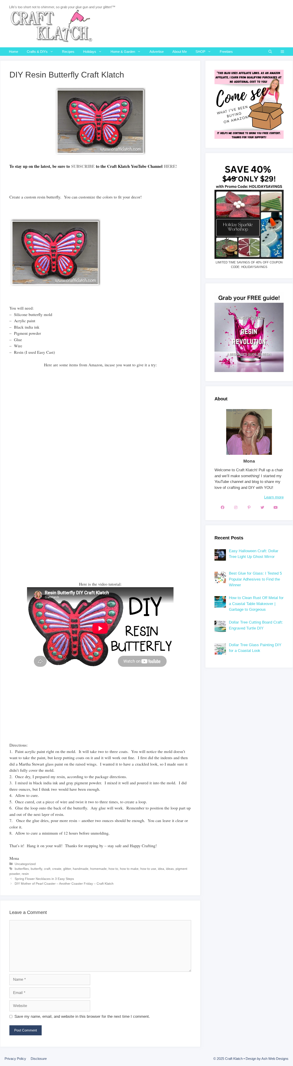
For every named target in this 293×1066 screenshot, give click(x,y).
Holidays (89, 52)
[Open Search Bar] (270, 51)
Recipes (68, 52)
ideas (170, 868)
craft (47, 868)
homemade (98, 868)
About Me (179, 52)
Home (13, 52)
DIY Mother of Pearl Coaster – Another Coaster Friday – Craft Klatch (64, 883)
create (56, 868)
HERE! (170, 166)
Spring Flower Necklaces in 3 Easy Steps (44, 879)
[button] (282, 51)
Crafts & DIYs (37, 52)
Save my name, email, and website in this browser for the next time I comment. (82, 1016)
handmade (80, 868)
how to (113, 868)
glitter (67, 868)
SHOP (200, 52)
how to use (148, 868)
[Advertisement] (92, 711)
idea (161, 868)
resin (25, 874)
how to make (129, 868)
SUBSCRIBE (83, 166)
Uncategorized (25, 864)
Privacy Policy (15, 1059)
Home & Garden (123, 52)
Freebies (226, 52)
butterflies (22, 868)
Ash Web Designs (274, 1059)
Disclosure (39, 1059)
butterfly (36, 868)
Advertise (156, 52)
